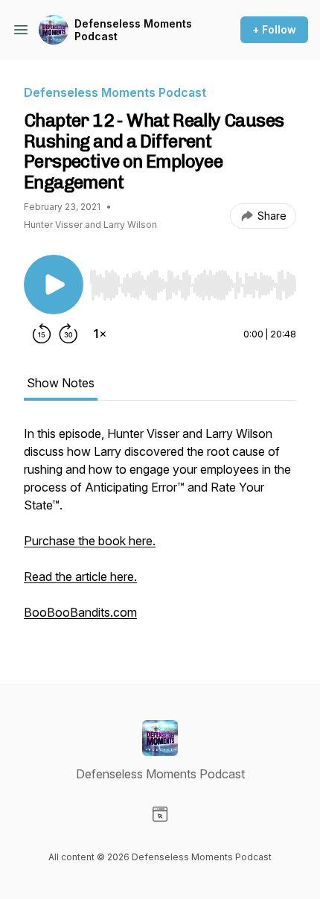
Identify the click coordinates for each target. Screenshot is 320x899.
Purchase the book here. (90, 540)
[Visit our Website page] (160, 814)
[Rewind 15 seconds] (41, 333)
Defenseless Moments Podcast (133, 30)
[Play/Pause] (53, 284)
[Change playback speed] (100, 333)
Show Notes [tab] (61, 382)
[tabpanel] (160, 530)
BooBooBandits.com (80, 612)
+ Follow (274, 29)
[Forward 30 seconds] (68, 333)
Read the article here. (80, 576)
